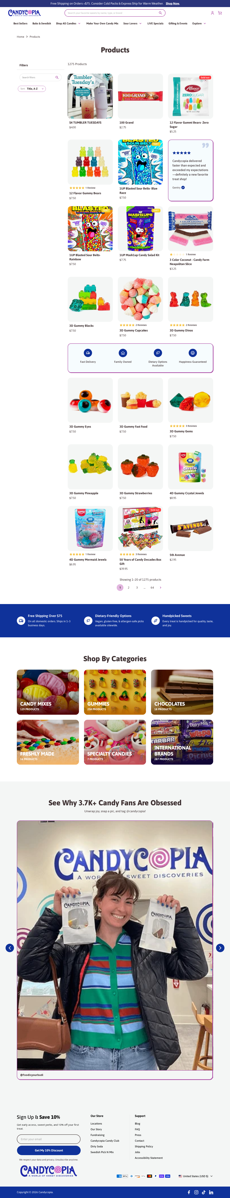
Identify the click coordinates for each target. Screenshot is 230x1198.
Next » (160, 587)
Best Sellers (20, 23)
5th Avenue (177, 555)
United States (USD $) (195, 1176)
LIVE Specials (155, 23)
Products (35, 36)
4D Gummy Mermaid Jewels (87, 559)
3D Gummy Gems (181, 431)
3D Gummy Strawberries (136, 493)
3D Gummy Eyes (80, 426)
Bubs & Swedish (41, 23)
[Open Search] (160, 13)
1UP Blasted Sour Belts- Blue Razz (138, 190)
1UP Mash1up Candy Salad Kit (139, 255)
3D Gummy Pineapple (83, 493)
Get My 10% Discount (49, 1150)
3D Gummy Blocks (81, 325)
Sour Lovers (130, 23)
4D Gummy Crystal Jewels (187, 493)
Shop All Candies (66, 23)
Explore (197, 23)
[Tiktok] (204, 1192)
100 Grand (127, 122)
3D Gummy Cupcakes (134, 330)
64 (152, 587)
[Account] (212, 13)
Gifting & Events (178, 23)
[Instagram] (196, 1192)
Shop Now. (173, 3)
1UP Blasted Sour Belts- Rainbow (85, 257)
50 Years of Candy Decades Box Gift (140, 562)
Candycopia (46, 1192)
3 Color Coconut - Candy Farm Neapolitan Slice (189, 262)
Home (20, 36)
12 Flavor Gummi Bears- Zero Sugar (189, 124)
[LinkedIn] (211, 1192)
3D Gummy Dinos (181, 330)
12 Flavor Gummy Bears (85, 193)
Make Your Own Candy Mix (102, 23)
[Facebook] (189, 1192)
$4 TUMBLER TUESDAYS (85, 122)
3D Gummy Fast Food (133, 426)
